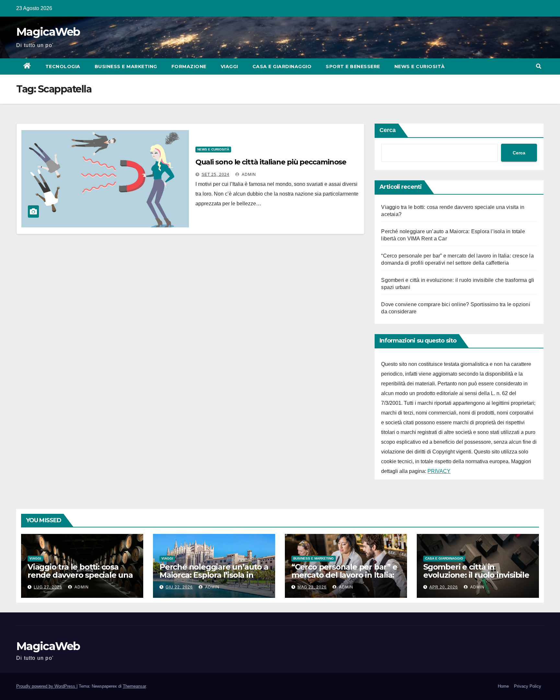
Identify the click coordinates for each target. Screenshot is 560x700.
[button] (538, 66)
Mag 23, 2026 (312, 587)
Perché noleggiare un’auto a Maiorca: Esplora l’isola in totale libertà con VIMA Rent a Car (213, 579)
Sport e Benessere (353, 66)
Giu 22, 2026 (179, 587)
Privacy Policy (527, 686)
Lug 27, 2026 (48, 587)
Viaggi (229, 66)
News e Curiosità (419, 66)
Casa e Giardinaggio (282, 66)
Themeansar (134, 686)
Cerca (387, 130)
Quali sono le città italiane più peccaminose (270, 162)
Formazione (188, 66)
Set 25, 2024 (215, 174)
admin (248, 174)
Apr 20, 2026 (443, 587)
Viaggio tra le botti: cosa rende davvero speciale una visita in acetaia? (80, 575)
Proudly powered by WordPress (46, 686)
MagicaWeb (48, 32)
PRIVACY (438, 471)
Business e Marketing (126, 66)
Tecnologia (62, 66)
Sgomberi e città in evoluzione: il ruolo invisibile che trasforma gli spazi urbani (476, 579)
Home (503, 686)
